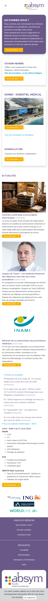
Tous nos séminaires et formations (19, 135)
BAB (24, 564)
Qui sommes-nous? (24, 525)
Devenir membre (24, 530)
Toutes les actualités (14, 375)
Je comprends (29, 597)
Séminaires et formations (24, 559)
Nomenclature (14, 149)
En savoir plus (12, 50)
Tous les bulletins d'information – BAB (19, 423)
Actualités (9, 175)
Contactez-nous (24, 534)
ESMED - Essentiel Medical (23, 94)
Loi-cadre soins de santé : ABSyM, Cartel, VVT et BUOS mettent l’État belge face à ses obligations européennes (23, 392)
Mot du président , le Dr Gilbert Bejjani (23, 73)
